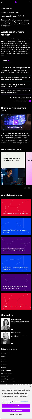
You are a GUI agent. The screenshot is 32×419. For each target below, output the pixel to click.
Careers (3, 356)
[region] (16, 401)
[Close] (30, 386)
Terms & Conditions (6, 373)
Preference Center (6, 353)
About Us (3, 359)
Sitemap (3, 367)
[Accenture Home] (16, 2)
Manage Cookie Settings (16, 414)
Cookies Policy (24, 401)
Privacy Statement (6, 370)
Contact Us (4, 362)
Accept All (16, 405)
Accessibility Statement (7, 379)
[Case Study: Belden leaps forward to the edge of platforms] (13, 168)
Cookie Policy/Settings (7, 376)
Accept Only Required (16, 410)
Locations (3, 364)
